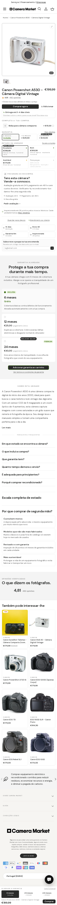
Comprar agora (20, 106)
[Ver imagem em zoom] (52, 26)
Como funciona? (50, 889)
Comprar (49, 901)
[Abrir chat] (49, 879)
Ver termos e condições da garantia (28, 372)
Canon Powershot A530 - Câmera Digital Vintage (30, 18)
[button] (52, 9)
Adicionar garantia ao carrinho (28, 367)
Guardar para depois (16, 220)
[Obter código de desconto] (52, 248)
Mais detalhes (50, 132)
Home (5, 18)
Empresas (41, 2)
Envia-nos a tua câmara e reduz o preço (20, 101)
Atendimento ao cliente (40, 220)
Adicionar (48, 106)
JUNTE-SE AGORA (28, 855)
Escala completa (48, 143)
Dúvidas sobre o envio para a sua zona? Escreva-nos (25, 115)
